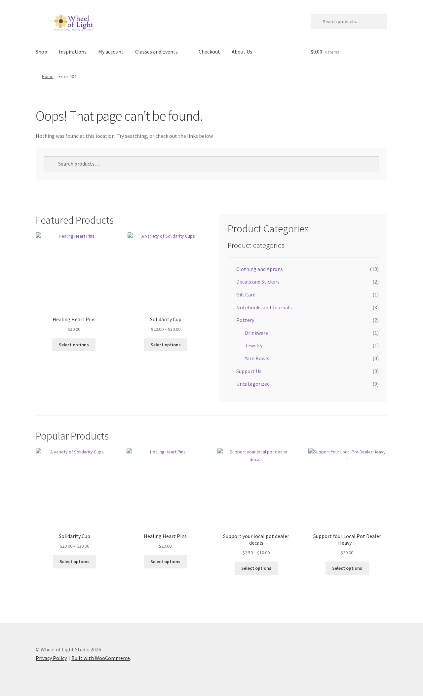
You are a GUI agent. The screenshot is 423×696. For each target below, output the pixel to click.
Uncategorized (253, 383)
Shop (41, 51)
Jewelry (253, 345)
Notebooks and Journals (264, 307)
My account (111, 51)
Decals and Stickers (258, 281)
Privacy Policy (51, 658)
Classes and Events (156, 51)
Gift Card (245, 294)
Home (48, 76)
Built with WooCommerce (100, 658)
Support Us (248, 371)
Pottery (245, 320)
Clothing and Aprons (259, 269)
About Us (242, 51)
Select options (74, 345)
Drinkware (256, 332)
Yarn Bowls (257, 358)
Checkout (209, 51)
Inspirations (73, 51)
